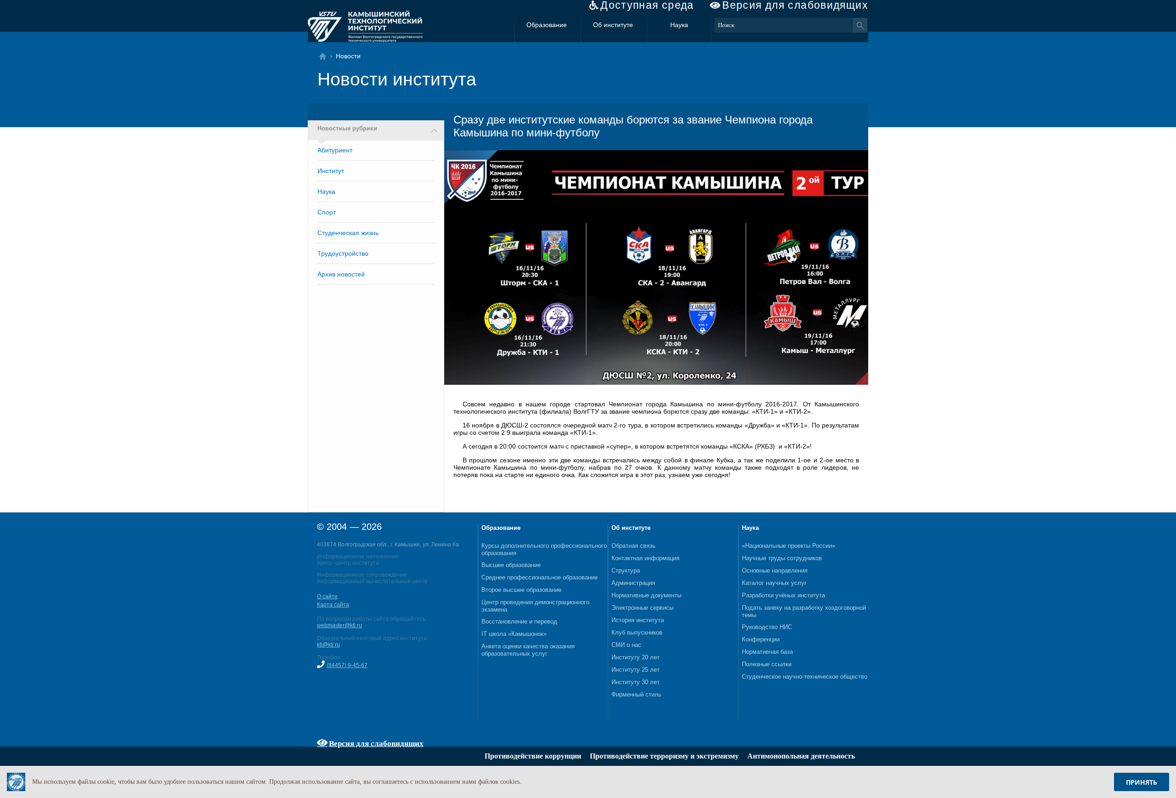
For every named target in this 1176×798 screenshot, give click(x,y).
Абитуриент (334, 150)
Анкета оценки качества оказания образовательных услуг (528, 650)
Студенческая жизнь (348, 232)
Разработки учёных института (783, 595)
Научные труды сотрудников (782, 558)
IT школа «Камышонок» (514, 633)
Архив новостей (341, 274)
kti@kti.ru (328, 644)
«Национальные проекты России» (788, 545)
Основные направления (775, 570)
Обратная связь (633, 545)
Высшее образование (511, 565)
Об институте (613, 24)
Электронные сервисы (642, 607)
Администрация (633, 582)
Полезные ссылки (767, 664)
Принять (1141, 782)
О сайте (327, 596)
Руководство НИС (767, 627)
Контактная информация (645, 558)
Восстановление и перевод (519, 621)
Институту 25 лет (635, 669)
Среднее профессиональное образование (539, 577)
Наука (679, 24)
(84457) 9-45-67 (347, 665)
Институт (330, 170)
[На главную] (325, 56)
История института (637, 620)
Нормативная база (767, 651)
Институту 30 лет (635, 682)
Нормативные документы (646, 595)
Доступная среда (647, 5)
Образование (546, 24)
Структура (625, 570)
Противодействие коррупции (533, 756)
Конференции (761, 639)
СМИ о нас (626, 644)
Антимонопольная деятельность (801, 756)
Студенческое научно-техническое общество (804, 676)
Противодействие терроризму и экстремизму (664, 756)
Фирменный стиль (636, 694)
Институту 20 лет (635, 657)
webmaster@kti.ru (339, 625)
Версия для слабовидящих (795, 5)
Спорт (326, 212)
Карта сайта (333, 604)
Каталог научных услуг (774, 582)
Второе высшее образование (521, 589)
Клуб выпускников (636, 632)
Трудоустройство (342, 253)
